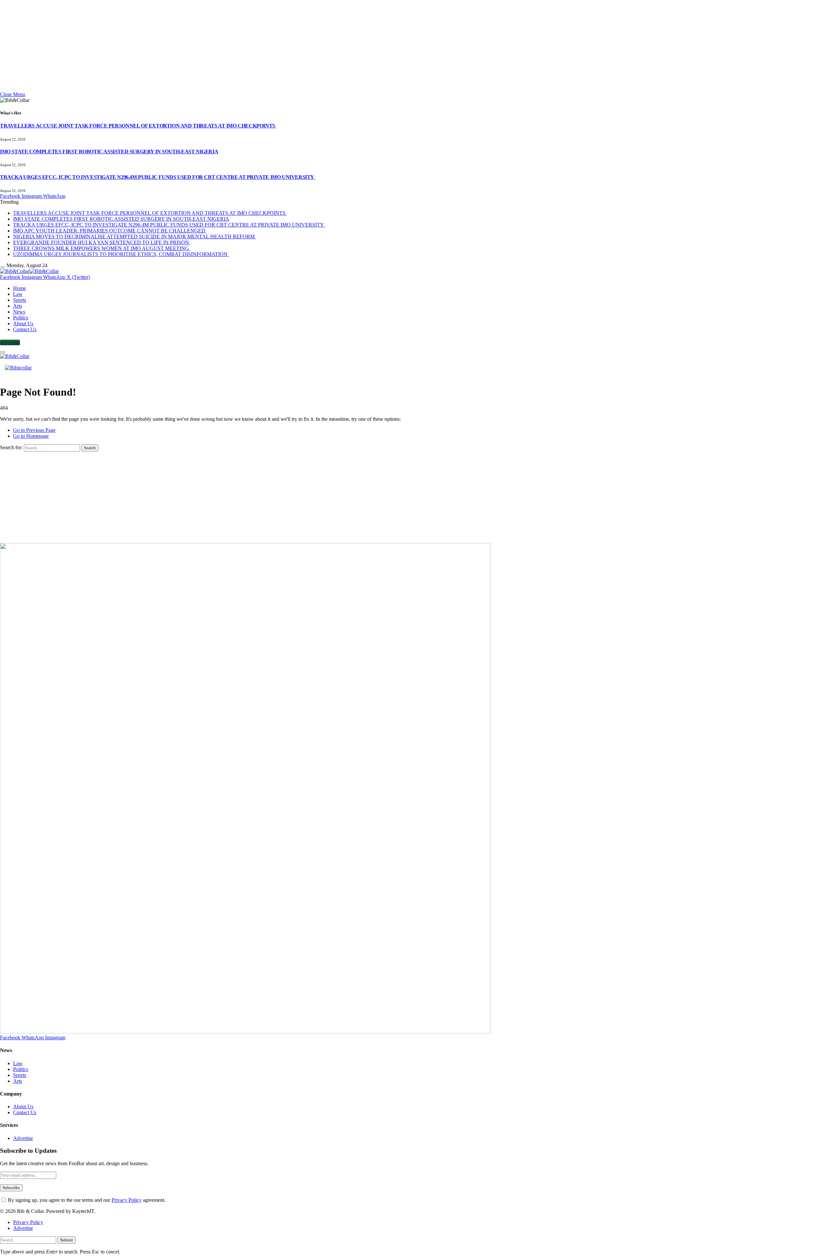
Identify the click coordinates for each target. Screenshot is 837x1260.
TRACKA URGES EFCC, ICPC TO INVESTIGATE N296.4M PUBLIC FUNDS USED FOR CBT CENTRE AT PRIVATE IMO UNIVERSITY (158, 177)
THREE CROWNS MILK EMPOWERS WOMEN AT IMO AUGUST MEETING (101, 248)
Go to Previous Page (34, 430)
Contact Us (24, 329)
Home (19, 288)
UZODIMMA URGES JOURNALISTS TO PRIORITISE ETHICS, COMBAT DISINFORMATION (121, 254)
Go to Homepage (31, 436)
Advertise (10, 342)
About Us (23, 323)
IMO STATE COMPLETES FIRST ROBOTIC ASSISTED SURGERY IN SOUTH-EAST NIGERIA (109, 151)
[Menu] (2, 267)
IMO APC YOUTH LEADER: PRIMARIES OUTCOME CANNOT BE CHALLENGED (110, 230)
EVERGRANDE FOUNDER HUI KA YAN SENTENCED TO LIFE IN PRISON (101, 242)
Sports (19, 300)
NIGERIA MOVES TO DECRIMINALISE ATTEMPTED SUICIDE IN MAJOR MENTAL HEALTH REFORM (134, 236)
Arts (17, 306)
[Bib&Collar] (29, 271)
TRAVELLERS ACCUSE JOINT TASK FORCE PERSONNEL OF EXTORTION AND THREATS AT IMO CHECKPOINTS (138, 125)
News (19, 312)
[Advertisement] (196, 46)
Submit (66, 1239)
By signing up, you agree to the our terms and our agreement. (86, 1200)
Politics (20, 317)
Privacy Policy (126, 1200)
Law (18, 294)
